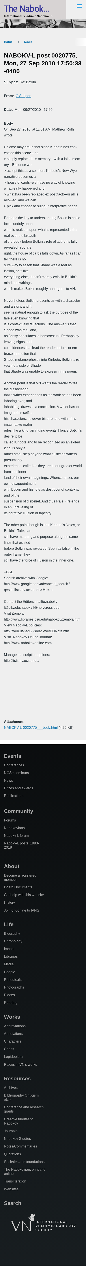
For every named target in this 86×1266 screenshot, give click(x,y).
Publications (13, 796)
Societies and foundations (24, 1162)
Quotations (12, 1154)
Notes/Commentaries (20, 1146)
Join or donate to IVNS (21, 910)
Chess (9, 1049)
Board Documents (18, 887)
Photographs (14, 987)
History (9, 902)
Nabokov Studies (17, 1138)
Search (12, 1203)
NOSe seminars (16, 773)
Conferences (14, 765)
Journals (10, 1131)
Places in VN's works (20, 1064)
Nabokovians (14, 828)
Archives (11, 1088)
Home (8, 42)
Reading (10, 1002)
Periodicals (13, 980)
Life (8, 924)
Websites (11, 1189)
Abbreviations (15, 1026)
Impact (9, 949)
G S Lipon (23, 96)
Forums (10, 820)
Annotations (13, 1034)
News (28, 42)
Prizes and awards (18, 788)
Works (12, 1017)
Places (9, 995)
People (9, 972)
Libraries (11, 956)
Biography (12, 933)
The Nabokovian (33, 8)
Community (18, 811)
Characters (12, 1041)
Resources (17, 1078)
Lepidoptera (13, 1056)
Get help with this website (24, 895)
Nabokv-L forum (16, 835)
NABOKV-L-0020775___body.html (31, 727)
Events (12, 756)
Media (9, 964)
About (11, 866)
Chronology (13, 941)
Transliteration (15, 1181)
